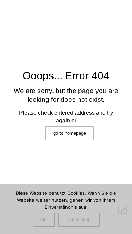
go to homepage (69, 133)
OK (43, 219)
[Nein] (122, 210)
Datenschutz (79, 219)
